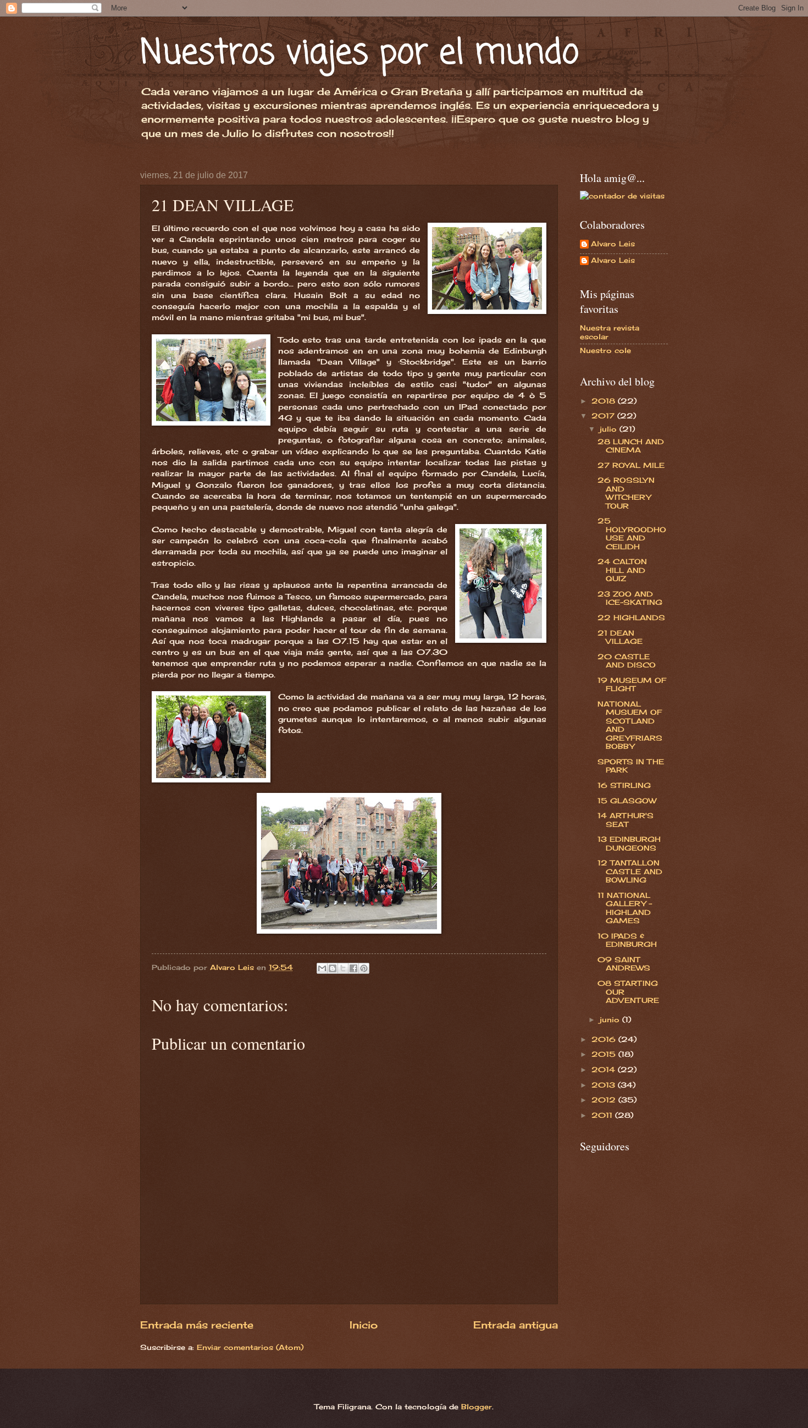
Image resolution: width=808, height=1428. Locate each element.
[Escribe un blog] (332, 968)
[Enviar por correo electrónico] (322, 968)
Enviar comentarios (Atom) (250, 1347)
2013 (604, 1084)
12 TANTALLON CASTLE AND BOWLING (629, 871)
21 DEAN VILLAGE (620, 637)
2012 (604, 1099)
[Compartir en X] (342, 968)
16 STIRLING (624, 785)
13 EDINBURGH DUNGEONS (629, 843)
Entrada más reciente (196, 1325)
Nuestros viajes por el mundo (359, 54)
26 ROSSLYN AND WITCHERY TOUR (626, 493)
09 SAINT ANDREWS (623, 963)
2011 (603, 1115)
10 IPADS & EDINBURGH (627, 940)
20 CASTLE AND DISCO (626, 660)
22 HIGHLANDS (631, 617)
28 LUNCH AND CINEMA (630, 445)
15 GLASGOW (626, 800)
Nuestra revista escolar (609, 331)
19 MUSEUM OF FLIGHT (631, 684)
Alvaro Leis (613, 244)
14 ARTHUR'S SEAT (625, 819)
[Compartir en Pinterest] (363, 968)
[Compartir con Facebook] (353, 968)
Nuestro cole (605, 350)
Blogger (476, 1406)
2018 (604, 400)
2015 (604, 1054)
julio (609, 428)
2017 (604, 415)
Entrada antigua (515, 1325)
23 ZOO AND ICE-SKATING (629, 598)
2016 (604, 1039)
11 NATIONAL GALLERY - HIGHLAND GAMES (624, 908)
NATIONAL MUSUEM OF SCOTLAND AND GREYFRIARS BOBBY (629, 725)
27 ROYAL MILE (631, 465)
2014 (604, 1069)
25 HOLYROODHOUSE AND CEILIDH (631, 533)
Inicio (364, 1325)
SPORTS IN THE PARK (630, 765)
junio (611, 1019)
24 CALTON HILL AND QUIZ (622, 570)
